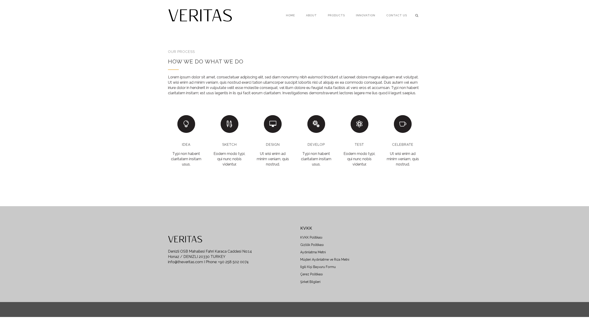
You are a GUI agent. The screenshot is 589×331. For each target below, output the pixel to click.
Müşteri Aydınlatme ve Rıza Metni (324, 259)
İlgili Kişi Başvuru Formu (318, 267)
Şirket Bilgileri (310, 282)
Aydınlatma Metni (313, 252)
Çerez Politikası (311, 274)
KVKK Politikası (311, 237)
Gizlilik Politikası (312, 245)
